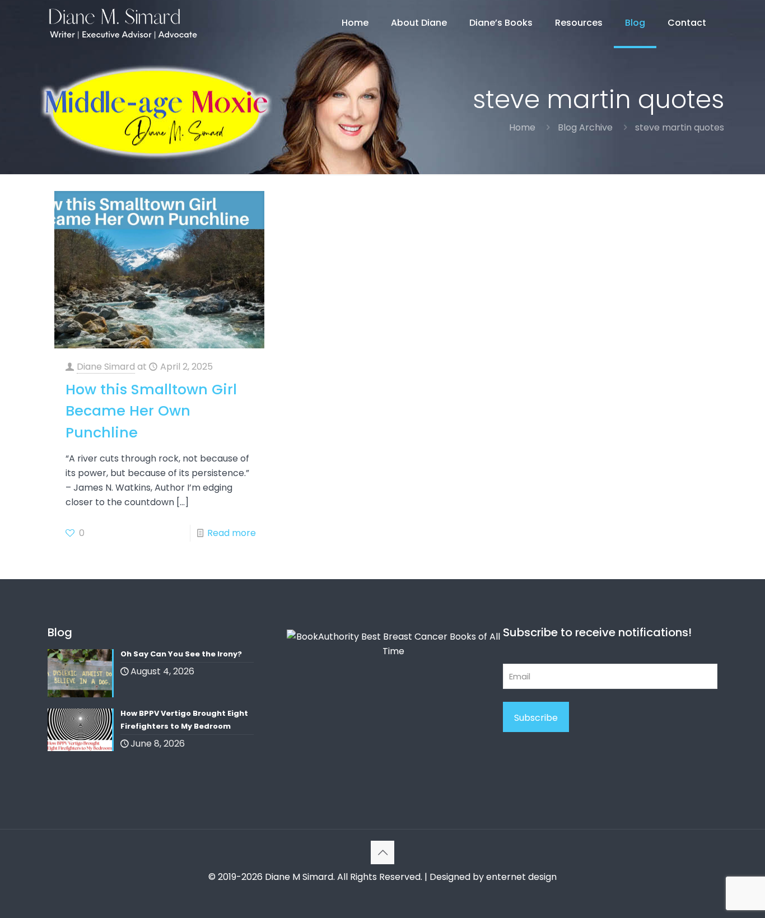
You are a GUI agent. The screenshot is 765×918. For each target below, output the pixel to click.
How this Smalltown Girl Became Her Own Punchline (151, 410)
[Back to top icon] (382, 852)
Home (522, 127)
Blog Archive (585, 127)
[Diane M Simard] (123, 23)
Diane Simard (106, 366)
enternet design (521, 876)
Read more (231, 532)
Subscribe (536, 717)
